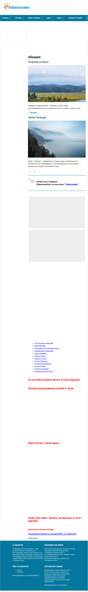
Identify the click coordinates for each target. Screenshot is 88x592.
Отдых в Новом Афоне (42, 364)
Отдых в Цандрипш (41, 369)
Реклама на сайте (51, 560)
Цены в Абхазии (40, 353)
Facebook (20, 572)
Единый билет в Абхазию (43, 351)
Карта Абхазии (39, 346)
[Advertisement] (14, 35)
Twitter (19, 570)
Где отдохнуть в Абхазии (43, 343)
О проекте (18, 545)
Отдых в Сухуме (40, 366)
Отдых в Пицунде (40, 361)
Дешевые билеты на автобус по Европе (52, 533)
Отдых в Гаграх (40, 356)
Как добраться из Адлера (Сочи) (46, 348)
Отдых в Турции (75, 18)
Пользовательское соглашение (55, 585)
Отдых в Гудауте (40, 359)
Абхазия (33, 113)
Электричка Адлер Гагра (43, 371)
